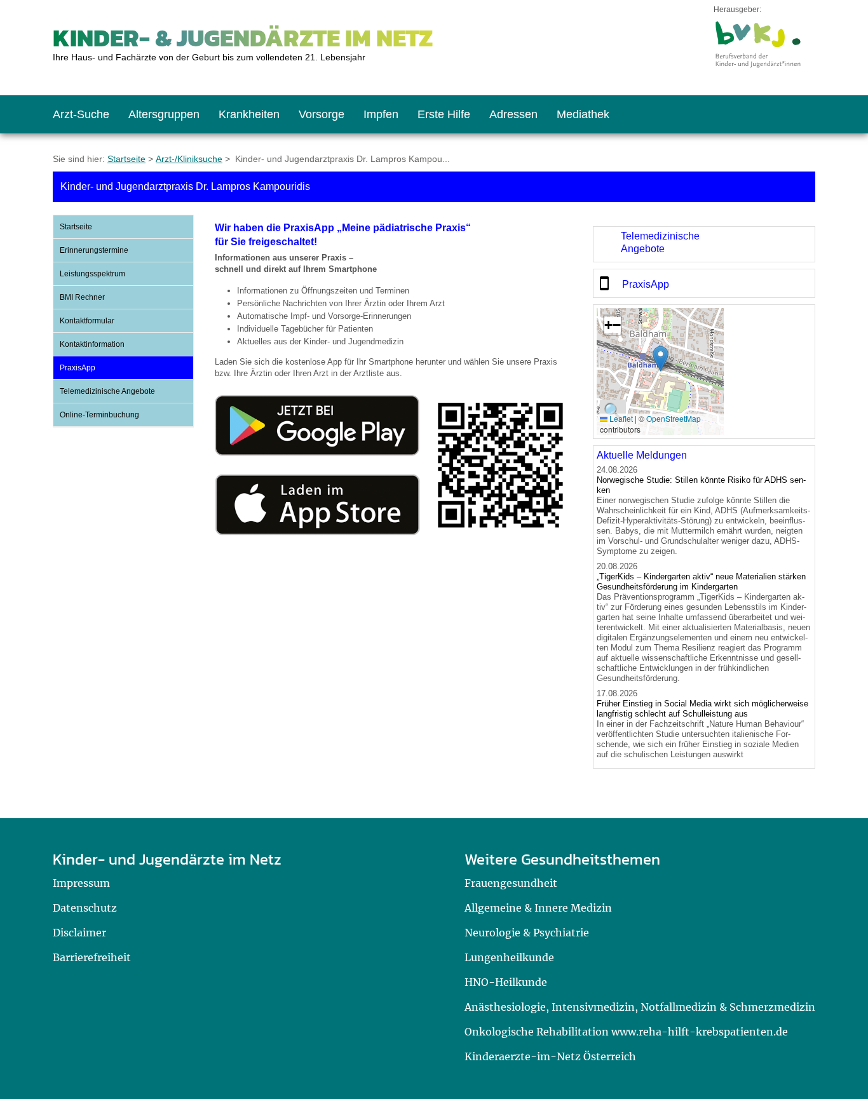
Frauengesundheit (511, 883)
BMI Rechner (82, 297)
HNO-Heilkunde (506, 982)
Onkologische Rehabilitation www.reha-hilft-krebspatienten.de (626, 1031)
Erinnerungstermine (94, 250)
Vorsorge (321, 114)
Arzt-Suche (81, 114)
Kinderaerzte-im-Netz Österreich (550, 1056)
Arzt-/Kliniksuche (189, 159)
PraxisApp (77, 367)
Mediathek (583, 114)
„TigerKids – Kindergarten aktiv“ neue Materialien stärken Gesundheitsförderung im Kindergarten (701, 581)
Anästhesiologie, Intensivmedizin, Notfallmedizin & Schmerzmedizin (640, 1007)
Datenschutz (85, 907)
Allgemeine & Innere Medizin (538, 907)
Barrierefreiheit (92, 957)
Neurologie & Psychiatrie (527, 932)
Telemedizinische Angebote (107, 391)
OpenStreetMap (673, 418)
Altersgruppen (164, 114)
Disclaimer (79, 932)
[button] (660, 359)
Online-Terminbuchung (99, 414)
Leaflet (620, 418)
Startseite (126, 159)
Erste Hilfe (443, 114)
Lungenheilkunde (509, 957)
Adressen (513, 114)
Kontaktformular (87, 320)
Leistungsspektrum (92, 273)
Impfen (380, 114)
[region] (704, 244)
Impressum (81, 883)
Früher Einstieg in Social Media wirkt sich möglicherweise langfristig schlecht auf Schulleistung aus (702, 708)
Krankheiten (249, 114)
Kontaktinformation (92, 344)
